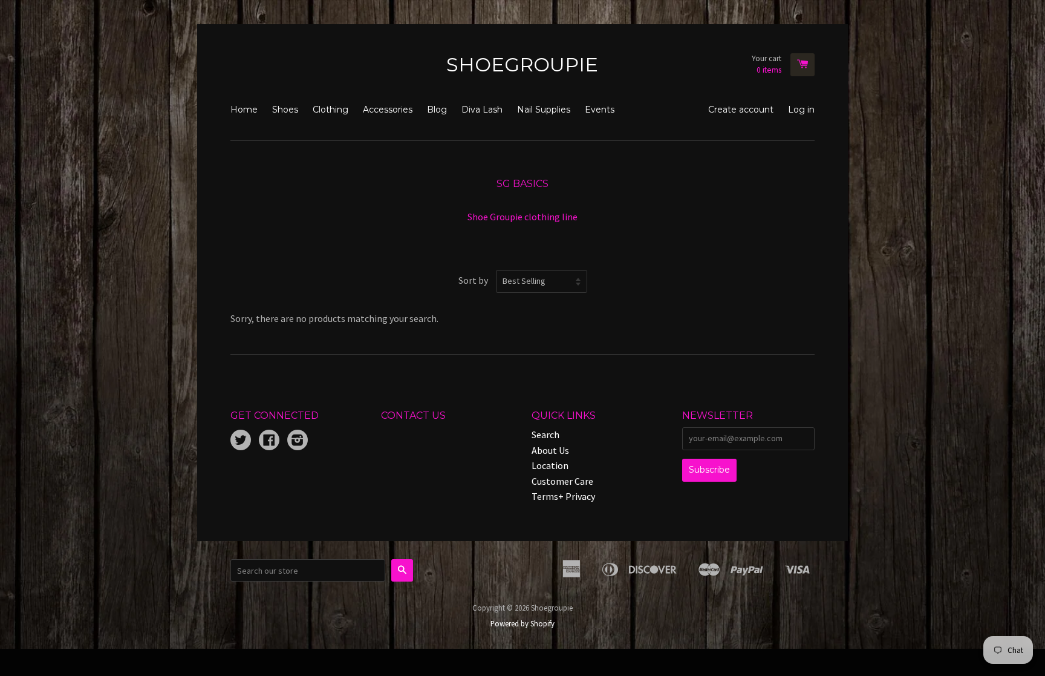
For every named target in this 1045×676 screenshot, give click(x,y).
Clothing (330, 109)
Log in (801, 109)
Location (550, 465)
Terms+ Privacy (563, 496)
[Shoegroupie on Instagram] (297, 441)
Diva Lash (482, 109)
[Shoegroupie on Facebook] (269, 441)
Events (599, 109)
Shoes (285, 109)
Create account (740, 109)
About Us (550, 450)
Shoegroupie (522, 64)
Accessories (387, 109)
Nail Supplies (543, 109)
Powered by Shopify (522, 623)
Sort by (473, 280)
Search (545, 434)
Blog (437, 109)
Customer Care (562, 481)
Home (244, 109)
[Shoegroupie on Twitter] (240, 441)
